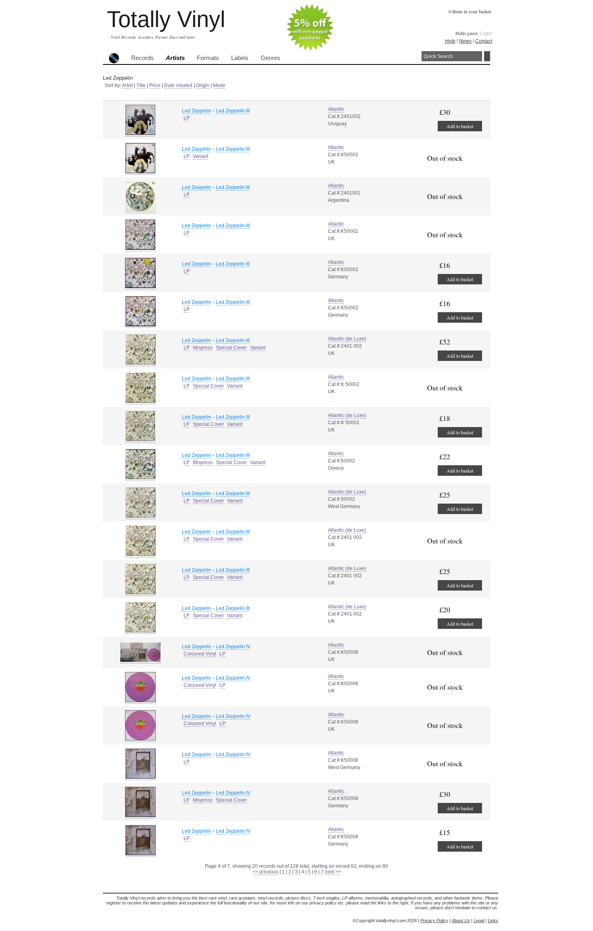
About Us (461, 920)
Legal (479, 920)
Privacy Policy (434, 920)
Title (141, 85)
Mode (219, 85)
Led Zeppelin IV (233, 646)
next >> (333, 872)
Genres (270, 58)
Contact (483, 41)
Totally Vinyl (166, 19)
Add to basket (460, 126)
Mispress (203, 347)
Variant (200, 156)
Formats (208, 58)
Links (493, 920)
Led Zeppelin (196, 111)
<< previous (265, 872)
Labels (239, 58)
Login (486, 33)
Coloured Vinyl (200, 654)
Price (155, 85)
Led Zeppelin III (233, 111)
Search (487, 56)
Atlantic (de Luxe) (347, 339)
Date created (178, 85)
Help (450, 41)
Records (142, 58)
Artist (127, 85)
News (465, 41)
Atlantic (336, 109)
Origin (202, 85)
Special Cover (231, 347)
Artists (175, 58)
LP (187, 118)
